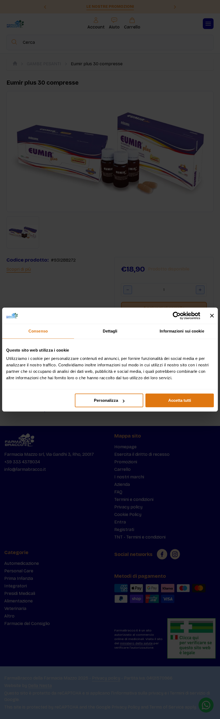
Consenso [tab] (38, 331)
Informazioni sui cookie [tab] (182, 331)
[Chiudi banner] (212, 315)
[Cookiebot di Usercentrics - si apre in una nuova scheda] (176, 316)
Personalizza (106, 400)
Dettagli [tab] (110, 331)
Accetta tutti (179, 400)
